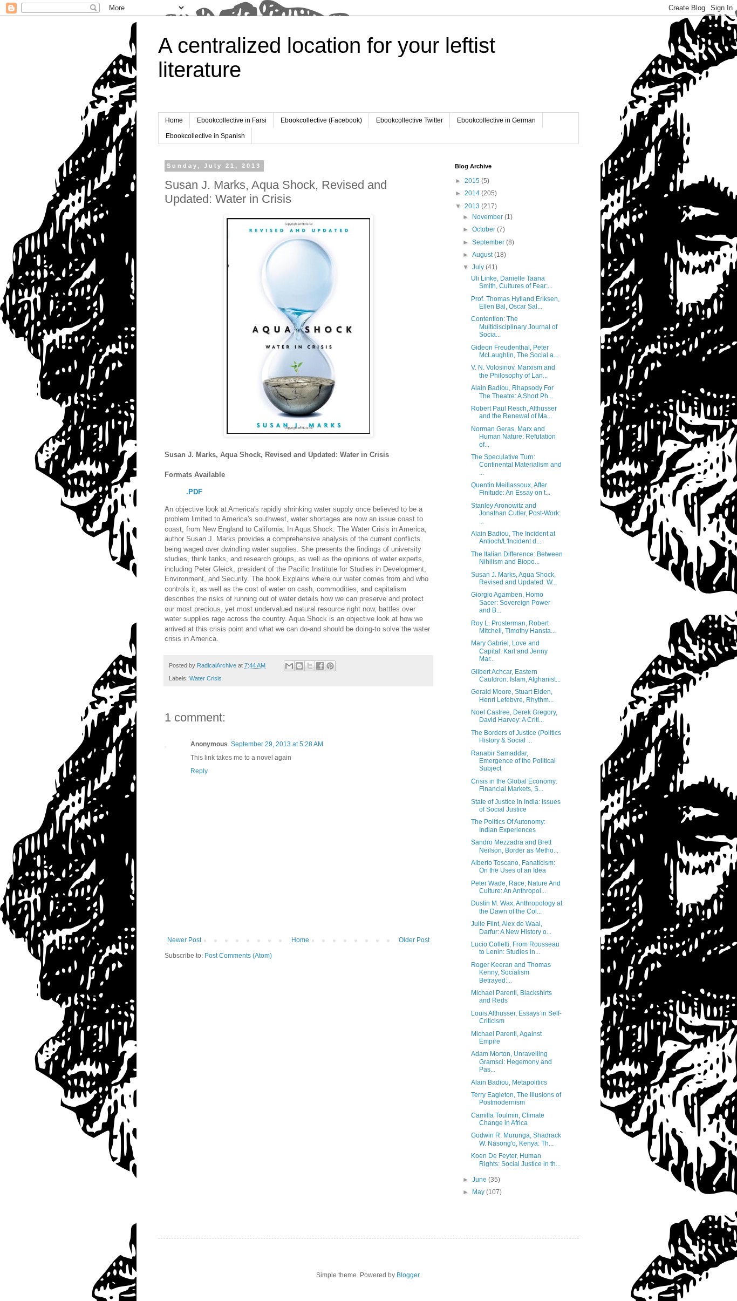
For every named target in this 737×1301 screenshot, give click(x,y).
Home (174, 120)
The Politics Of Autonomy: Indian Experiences (508, 825)
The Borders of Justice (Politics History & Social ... (516, 736)
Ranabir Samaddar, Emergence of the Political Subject (513, 761)
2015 (473, 181)
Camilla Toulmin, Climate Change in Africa (507, 1119)
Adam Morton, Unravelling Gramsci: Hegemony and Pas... (511, 1061)
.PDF (194, 492)
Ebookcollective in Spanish (205, 136)
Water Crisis (205, 678)
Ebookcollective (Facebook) (321, 120)
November (488, 217)
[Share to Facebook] (320, 665)
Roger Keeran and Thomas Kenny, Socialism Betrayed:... (511, 972)
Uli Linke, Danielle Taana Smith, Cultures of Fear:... (511, 282)
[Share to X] (309, 665)
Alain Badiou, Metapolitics (509, 1082)
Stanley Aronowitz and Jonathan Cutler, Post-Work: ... (516, 513)
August (483, 254)
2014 (473, 193)
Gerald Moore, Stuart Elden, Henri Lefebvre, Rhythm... (512, 695)
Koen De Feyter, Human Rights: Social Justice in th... (516, 1159)
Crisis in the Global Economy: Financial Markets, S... (514, 785)
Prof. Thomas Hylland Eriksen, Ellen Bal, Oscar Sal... (515, 302)
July (479, 267)
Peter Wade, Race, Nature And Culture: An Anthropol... (516, 887)
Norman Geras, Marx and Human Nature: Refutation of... (513, 436)
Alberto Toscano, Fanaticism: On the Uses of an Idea (513, 866)
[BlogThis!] (299, 665)
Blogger (408, 1275)
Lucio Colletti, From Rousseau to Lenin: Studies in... (515, 948)
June (480, 1179)
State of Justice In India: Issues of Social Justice (516, 805)
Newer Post (184, 940)
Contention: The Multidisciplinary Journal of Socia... (514, 326)
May (479, 1192)
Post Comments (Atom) (238, 955)
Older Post (414, 940)
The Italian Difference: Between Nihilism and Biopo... (517, 558)
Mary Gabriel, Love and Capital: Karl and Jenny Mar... (509, 651)
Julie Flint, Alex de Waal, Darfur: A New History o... (511, 927)
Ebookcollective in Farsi (232, 120)
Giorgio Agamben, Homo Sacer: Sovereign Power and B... (510, 602)
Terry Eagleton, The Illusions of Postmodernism (516, 1098)
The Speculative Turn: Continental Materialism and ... (516, 464)
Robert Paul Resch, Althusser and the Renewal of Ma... (514, 412)
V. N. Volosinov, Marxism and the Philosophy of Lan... (513, 371)
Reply (199, 771)
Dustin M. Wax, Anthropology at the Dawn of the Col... (516, 907)
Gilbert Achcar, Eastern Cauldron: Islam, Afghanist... (516, 675)
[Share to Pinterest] (330, 665)
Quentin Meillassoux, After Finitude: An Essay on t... (510, 488)
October (484, 229)
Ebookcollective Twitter (409, 120)
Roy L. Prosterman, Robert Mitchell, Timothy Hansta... (513, 627)
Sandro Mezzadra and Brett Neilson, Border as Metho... (514, 846)
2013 (473, 206)
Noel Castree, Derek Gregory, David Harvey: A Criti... (514, 716)
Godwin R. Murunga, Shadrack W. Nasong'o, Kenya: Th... (516, 1139)
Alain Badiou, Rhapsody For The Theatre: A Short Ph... (512, 391)
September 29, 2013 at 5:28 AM (277, 744)
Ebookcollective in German (496, 120)
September (489, 242)
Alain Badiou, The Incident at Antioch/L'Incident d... (513, 537)
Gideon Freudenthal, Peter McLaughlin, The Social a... (514, 351)
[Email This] (289, 665)
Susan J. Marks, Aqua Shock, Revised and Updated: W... (514, 578)
